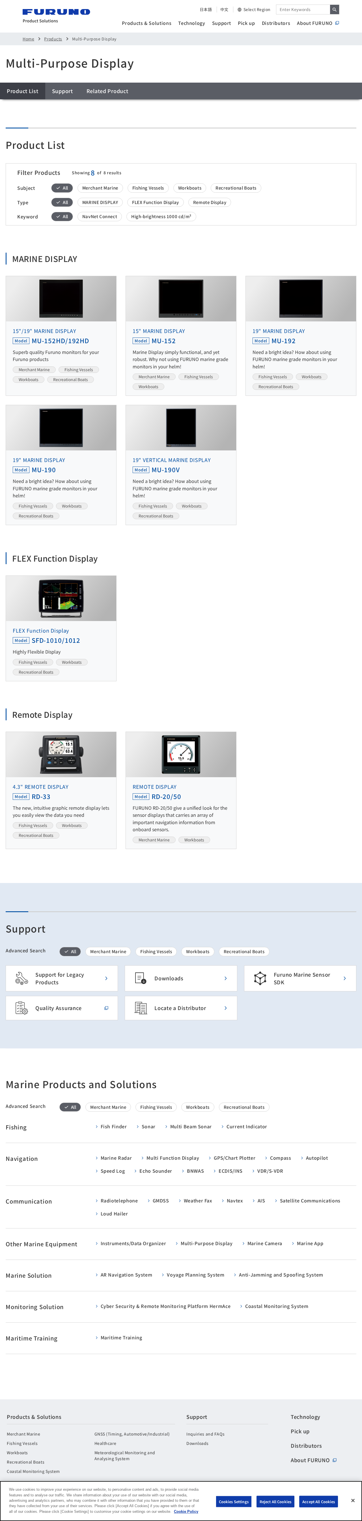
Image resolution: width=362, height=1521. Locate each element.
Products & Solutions (146, 23)
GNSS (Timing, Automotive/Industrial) (132, 1434)
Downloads (197, 1443)
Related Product (107, 90)
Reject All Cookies (275, 1501)
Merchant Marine (23, 1434)
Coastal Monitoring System (33, 1471)
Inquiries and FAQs (205, 1434)
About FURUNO (315, 23)
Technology (191, 23)
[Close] (353, 1500)
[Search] (334, 9)
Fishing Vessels (22, 1443)
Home (28, 39)
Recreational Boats (25, 1462)
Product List (22, 90)
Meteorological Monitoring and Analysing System (124, 1455)
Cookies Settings (234, 1501)
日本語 (206, 9)
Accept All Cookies (318, 1501)
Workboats (17, 1452)
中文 (224, 9)
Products (53, 39)
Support (221, 23)
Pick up (246, 23)
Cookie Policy (186, 1511)
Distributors (276, 23)
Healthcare (105, 1443)
